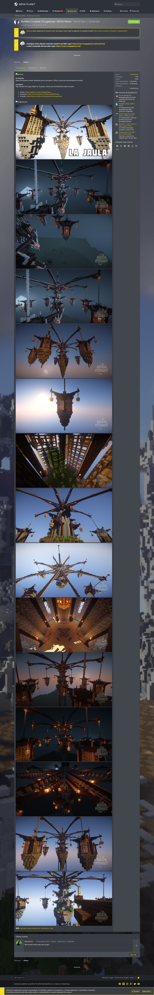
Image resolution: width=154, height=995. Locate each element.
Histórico (43, 68)
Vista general (20, 68)
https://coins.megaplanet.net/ (68, 46)
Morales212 (29, 941)
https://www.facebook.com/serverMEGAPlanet (43, 94)
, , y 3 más (36, 928)
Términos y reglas (108, 977)
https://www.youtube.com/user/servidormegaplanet (44, 96)
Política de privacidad (122, 977)
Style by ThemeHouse (62, 984)
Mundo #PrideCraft (125, 95)
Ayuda (132, 977)
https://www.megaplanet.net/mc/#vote (88, 44)
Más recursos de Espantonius (126, 93)
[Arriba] (135, 977)
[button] (24, 11)
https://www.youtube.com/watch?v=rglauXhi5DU (110, 31)
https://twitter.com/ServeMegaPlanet (38, 92)
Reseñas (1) (32, 68)
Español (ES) (20, 977)
